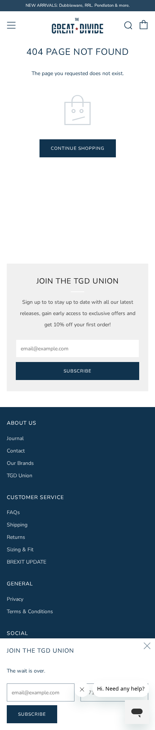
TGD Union (19, 475)
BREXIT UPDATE (26, 562)
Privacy (15, 599)
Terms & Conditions (30, 611)
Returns (16, 537)
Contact (16, 450)
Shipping (17, 524)
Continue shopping (78, 148)
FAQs (13, 512)
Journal (15, 438)
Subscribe (77, 371)
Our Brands (20, 463)
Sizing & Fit (20, 549)
